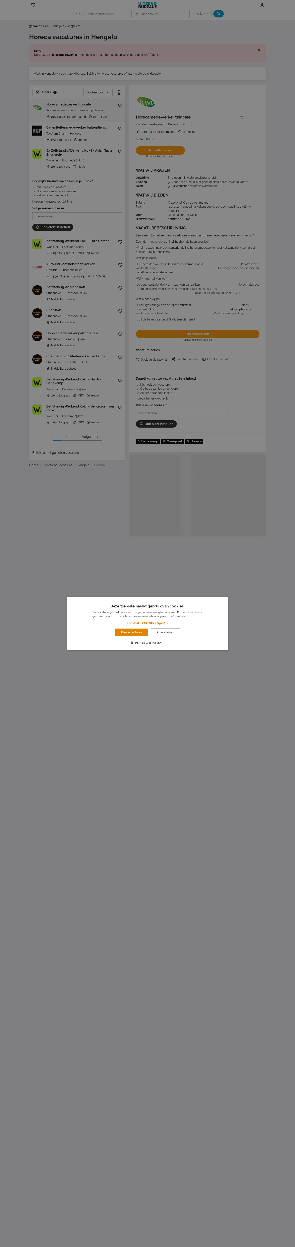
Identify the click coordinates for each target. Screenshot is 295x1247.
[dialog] (147, 623)
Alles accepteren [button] (131, 632)
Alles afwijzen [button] (165, 632)
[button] (147, 623)
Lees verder (195, 616)
